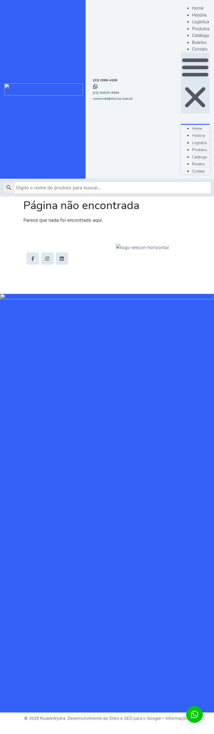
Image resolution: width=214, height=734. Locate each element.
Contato (200, 49)
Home (198, 8)
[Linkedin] (62, 258)
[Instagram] (47, 258)
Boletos (199, 42)
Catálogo (200, 35)
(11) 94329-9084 (106, 93)
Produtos (201, 28)
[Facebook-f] (32, 258)
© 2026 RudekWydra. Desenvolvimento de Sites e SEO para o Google (92, 718)
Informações (178, 718)
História (199, 15)
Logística (200, 21)
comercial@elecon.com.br (113, 99)
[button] (195, 82)
